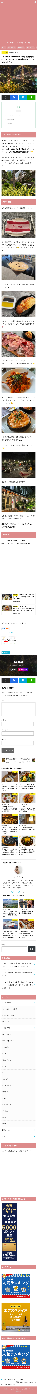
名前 (4, 720)
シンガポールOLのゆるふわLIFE (18, 1389)
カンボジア (7, 1047)
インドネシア (8, 1034)
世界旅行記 (21, 47)
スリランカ (7, 1060)
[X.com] (13, 669)
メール (5, 730)
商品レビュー (30, 47)
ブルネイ (6, 1092)
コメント (6, 701)
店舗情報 (9, 123)
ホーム (3, 47)
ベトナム (6, 1098)
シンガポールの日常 (10, 1009)
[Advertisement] (18, 20)
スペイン (6, 1053)
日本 (4, 1124)
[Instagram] (23, 669)
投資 (3, 1136)
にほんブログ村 (7, 632)
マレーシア (7, 1104)
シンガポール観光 (9, 1015)
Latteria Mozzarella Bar (14, 116)
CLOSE (18, 110)
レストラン (5, 52)
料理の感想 (10, 119)
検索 (3, 945)
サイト (4, 739)
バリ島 (5, 1079)
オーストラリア (8, 1041)
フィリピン (7, 1085)
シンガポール (11, 47)
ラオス (5, 1111)
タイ (4, 1066)
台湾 (4, 1117)
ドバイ (5, 1072)
